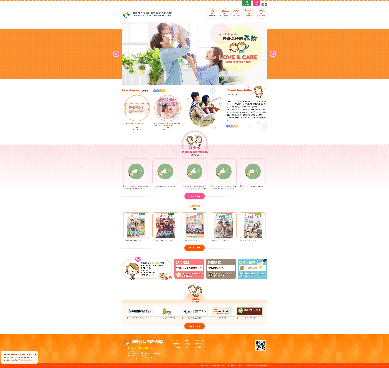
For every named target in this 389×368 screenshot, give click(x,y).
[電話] (243, 365)
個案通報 (246, 4)
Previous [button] (116, 54)
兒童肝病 (236, 13)
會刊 (256, 4)
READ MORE (195, 196)
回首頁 (176, 340)
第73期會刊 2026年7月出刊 (136, 227)
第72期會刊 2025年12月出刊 (165, 227)
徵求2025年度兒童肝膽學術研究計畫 (253, 174)
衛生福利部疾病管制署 (139, 312)
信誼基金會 (222, 312)
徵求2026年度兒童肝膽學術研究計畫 (165, 174)
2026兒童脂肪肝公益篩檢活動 (137, 113)
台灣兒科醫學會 (249, 312)
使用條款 (198, 344)
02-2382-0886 (141, 348)
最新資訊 (249, 13)
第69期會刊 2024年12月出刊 (253, 227)
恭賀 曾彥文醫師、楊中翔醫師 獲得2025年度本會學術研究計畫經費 (224, 174)
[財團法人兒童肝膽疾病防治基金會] (147, 14)
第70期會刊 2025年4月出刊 (224, 227)
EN (263, 4)
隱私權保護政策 (26, 360)
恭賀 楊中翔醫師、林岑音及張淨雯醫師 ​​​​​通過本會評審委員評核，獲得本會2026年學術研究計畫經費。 (136, 174)
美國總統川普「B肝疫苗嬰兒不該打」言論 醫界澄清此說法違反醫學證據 (194, 174)
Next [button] (273, 54)
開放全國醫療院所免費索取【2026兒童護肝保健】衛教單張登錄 (167, 113)
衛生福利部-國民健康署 (167, 312)
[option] (194, 53)
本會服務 (212, 13)
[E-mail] (240, 365)
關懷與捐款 (261, 13)
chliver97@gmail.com (141, 352)
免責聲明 (198, 347)
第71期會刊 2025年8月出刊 (194, 227)
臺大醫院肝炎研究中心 (194, 312)
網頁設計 (249, 365)
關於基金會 (224, 13)
